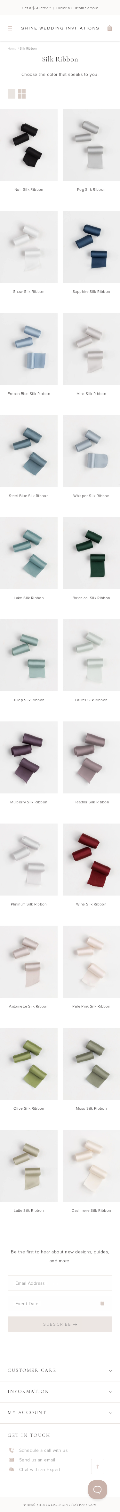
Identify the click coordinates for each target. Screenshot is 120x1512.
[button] (60, 1370)
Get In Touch (29, 1435)
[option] (11, 94)
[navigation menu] (10, 28)
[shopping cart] (110, 28)
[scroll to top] (97, 1466)
